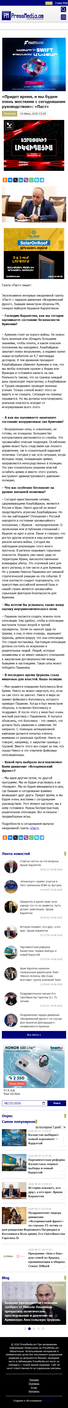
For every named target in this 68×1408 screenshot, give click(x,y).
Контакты (34, 1391)
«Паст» (34, 828)
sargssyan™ (49, 1400)
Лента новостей (16, 854)
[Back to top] (61, 1401)
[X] (15, 180)
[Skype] (36, 180)
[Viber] (26, 180)
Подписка (34, 1383)
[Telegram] (42, 180)
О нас (34, 1387)
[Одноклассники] (5, 180)
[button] (25, 1328)
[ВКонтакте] (10, 180)
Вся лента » (34, 1034)
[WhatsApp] (31, 180)
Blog (5, 1278)
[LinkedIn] (21, 180)
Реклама (34, 1379)
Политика (9, 113)
